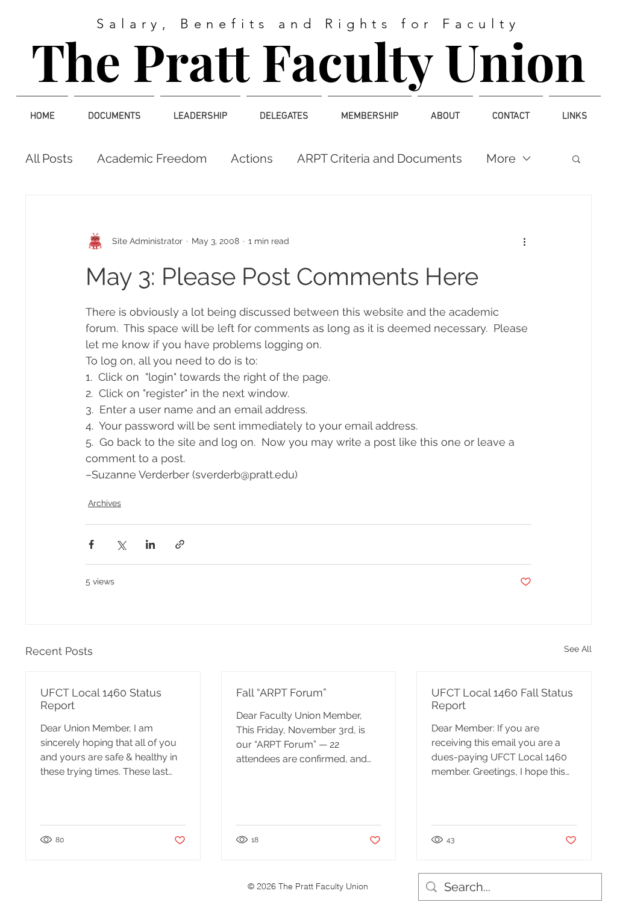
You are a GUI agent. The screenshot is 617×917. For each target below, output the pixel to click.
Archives (104, 503)
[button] (576, 158)
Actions (252, 158)
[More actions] (524, 241)
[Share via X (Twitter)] (121, 544)
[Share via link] (180, 544)
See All (578, 649)
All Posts (49, 158)
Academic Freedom (152, 158)
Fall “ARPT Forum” (281, 692)
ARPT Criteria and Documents (379, 158)
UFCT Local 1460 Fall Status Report (502, 699)
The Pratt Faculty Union (308, 61)
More (501, 158)
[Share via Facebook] (91, 544)
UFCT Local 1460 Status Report (100, 699)
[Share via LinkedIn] (150, 544)
